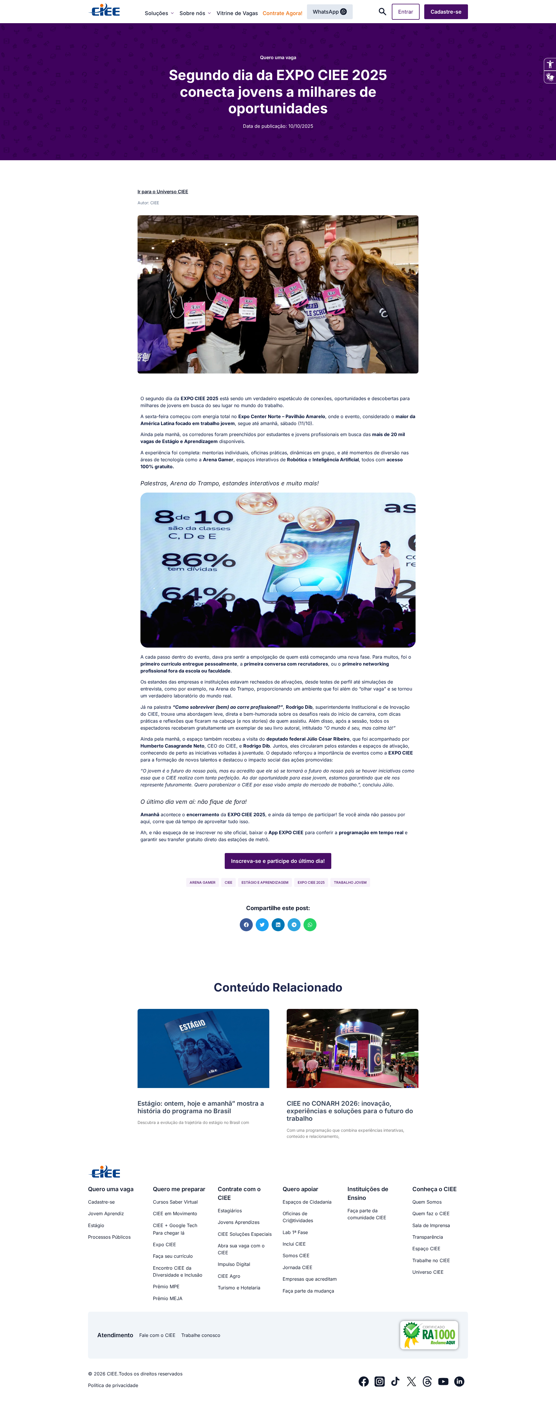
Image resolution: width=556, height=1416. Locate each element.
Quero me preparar (179, 1189)
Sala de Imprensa (431, 1225)
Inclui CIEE (294, 1244)
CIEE (228, 882)
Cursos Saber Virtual (175, 1202)
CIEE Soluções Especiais (245, 1234)
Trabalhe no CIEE (431, 1260)
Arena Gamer (202, 882)
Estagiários (230, 1210)
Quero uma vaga (278, 57)
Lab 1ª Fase (295, 1232)
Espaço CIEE (426, 1248)
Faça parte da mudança (308, 1291)
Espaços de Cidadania (307, 1202)
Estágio (96, 1225)
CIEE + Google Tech (175, 1225)
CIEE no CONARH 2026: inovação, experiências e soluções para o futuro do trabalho (350, 1111)
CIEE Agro (229, 1276)
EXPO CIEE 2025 (311, 882)
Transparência (427, 1237)
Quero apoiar (300, 1189)
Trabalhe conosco (200, 1335)
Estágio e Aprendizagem (265, 882)
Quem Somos (427, 1202)
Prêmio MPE (166, 1286)
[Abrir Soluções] (172, 13)
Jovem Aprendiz (106, 1213)
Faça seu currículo (173, 1256)
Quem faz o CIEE (431, 1213)
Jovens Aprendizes (238, 1222)
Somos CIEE (296, 1255)
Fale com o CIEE (157, 1335)
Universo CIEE (428, 1272)
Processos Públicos (109, 1237)
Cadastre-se (101, 1202)
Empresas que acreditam (310, 1279)
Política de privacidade (113, 1385)
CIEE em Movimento (175, 1213)
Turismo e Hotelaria (239, 1288)
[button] (246, 924)
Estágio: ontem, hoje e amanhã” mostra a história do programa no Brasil (201, 1107)
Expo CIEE (164, 1244)
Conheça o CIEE (434, 1189)
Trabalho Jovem (350, 882)
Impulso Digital (234, 1264)
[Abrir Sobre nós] (209, 13)
